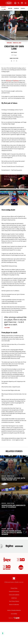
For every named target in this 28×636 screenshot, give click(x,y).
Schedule (16, 8)
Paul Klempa (16, 80)
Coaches (23, 8)
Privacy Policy (14, 588)
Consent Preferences (14, 591)
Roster (10, 8)
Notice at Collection (14, 604)
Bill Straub (8, 80)
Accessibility (14, 613)
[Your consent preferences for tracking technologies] (2, 633)
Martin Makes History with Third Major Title (13, 479)
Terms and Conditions (14, 594)
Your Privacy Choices (14, 601)
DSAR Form (14, 598)
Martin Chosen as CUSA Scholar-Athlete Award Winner (12, 532)
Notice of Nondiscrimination (14, 610)
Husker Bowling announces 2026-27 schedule (13, 506)
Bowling (9, 42)
